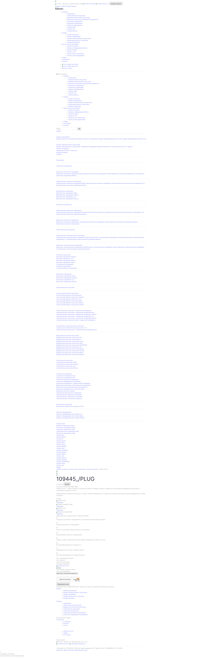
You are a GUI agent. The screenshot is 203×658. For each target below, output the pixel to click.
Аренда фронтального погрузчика (77, 40)
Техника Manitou (72, 31)
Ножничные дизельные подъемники (74, 612)
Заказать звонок (116, 4)
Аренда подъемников (73, 36)
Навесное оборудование (74, 25)
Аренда (64, 33)
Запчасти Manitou (92, 469)
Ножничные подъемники (74, 21)
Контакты (65, 61)
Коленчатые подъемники (74, 23)
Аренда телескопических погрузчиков (79, 38)
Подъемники (71, 14)
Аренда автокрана (73, 34)
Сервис (65, 633)
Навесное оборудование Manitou (77, 48)
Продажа (65, 12)
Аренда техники (71, 6)
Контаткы (66, 623)
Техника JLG (71, 29)
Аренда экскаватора (73, 42)
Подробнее (59, 502)
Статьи (65, 625)
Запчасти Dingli (72, 50)
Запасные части (68, 631)
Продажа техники (60, 6)
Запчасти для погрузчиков (75, 53)
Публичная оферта (62, 650)
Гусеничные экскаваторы (71, 611)
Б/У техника (67, 635)
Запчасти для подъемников (75, 55)
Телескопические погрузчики (76, 15)
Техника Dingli (71, 27)
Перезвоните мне (63, 584)
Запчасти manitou (72, 46)
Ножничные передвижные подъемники (75, 614)
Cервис (64, 57)
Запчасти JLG (71, 52)
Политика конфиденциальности (78, 650)
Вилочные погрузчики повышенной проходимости (82, 19)
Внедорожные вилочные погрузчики (78, 17)
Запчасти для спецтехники (70, 44)
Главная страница (62, 469)
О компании (65, 59)
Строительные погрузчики (71, 609)
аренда (67, 484)
